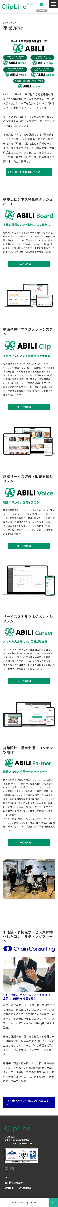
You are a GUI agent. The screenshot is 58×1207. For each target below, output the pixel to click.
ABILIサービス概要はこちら (24, 172)
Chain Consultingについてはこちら (27, 1102)
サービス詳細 (21, 264)
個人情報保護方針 (14, 1182)
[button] (53, 4)
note (7, 1176)
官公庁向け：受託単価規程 (18, 1187)
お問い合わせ (42, 4)
